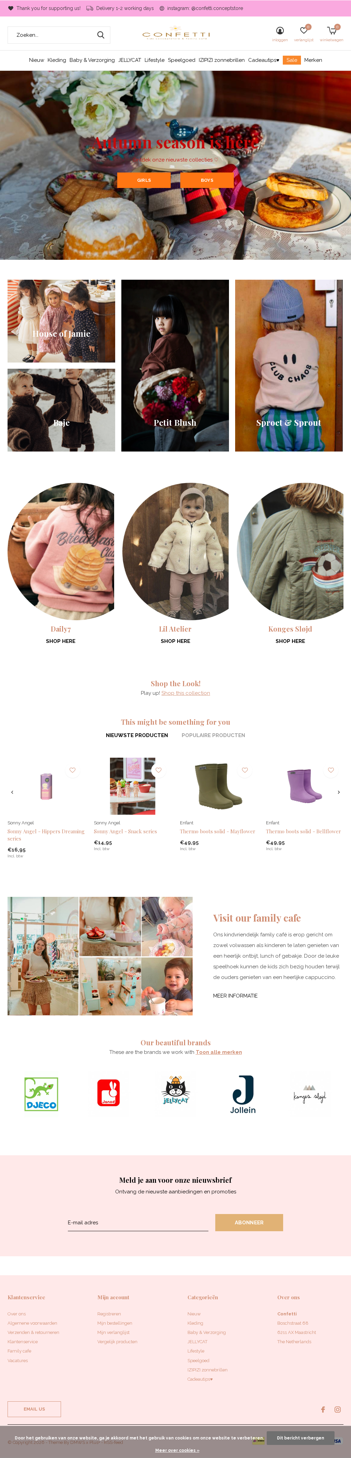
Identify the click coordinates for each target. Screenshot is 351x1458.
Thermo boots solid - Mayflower (217, 831)
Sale (292, 60)
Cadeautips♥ (263, 60)
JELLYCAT (129, 60)
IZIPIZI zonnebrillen (222, 60)
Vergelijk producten (117, 1341)
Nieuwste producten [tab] (137, 735)
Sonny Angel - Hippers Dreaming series (46, 835)
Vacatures (18, 1360)
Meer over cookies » (177, 1450)
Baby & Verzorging (92, 60)
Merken (313, 60)
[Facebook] (323, 1409)
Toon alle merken (219, 1052)
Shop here (60, 641)
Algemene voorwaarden (32, 1323)
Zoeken (100, 35)
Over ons (17, 1313)
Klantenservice (23, 1341)
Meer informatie (235, 996)
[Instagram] (338, 1409)
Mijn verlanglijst (113, 1332)
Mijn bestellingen (114, 1323)
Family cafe (19, 1351)
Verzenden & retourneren (33, 1332)
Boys (207, 180)
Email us (34, 1409)
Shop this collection (185, 693)
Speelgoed (181, 60)
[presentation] (12, 792)
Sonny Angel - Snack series (125, 831)
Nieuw (36, 60)
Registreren (109, 1313)
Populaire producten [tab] (213, 735)
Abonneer (249, 1223)
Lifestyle (155, 60)
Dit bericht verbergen (300, 1438)
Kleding (57, 60)
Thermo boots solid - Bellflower (303, 831)
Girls (144, 180)
